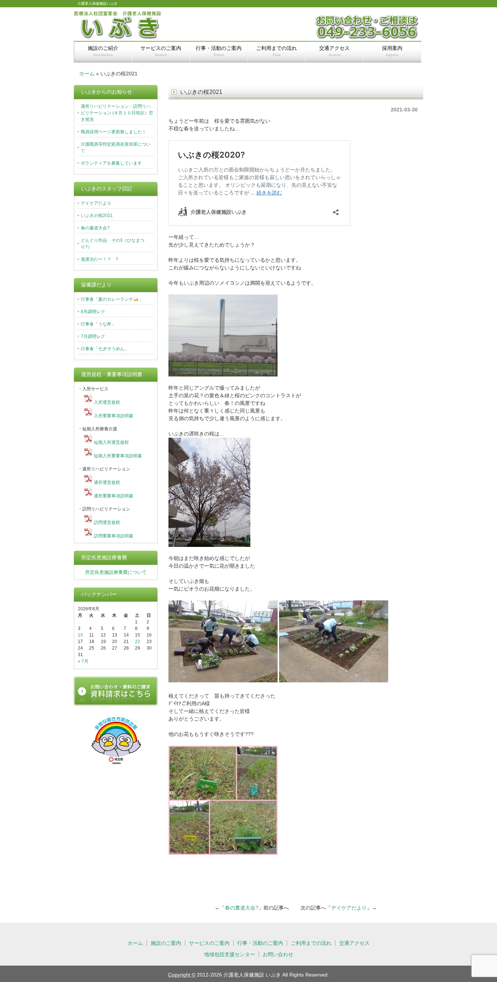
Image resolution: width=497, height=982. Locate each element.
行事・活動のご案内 (219, 51)
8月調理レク (93, 311)
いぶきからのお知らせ (106, 92)
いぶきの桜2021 (97, 215)
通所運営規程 (107, 482)
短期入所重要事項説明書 (118, 455)
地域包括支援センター (229, 954)
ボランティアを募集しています (111, 163)
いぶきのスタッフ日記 (106, 189)
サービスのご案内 (160, 51)
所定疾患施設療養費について (116, 572)
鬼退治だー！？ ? (99, 259)
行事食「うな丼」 (98, 324)
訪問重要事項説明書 (113, 536)
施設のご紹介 (103, 51)
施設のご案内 (166, 943)
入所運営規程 (107, 402)
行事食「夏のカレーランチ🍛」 (112, 299)
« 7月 (83, 661)
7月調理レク (93, 336)
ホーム (87, 73)
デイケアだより (349, 908)
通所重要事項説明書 (113, 495)
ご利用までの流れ (276, 51)
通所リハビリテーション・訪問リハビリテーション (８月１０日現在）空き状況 (117, 113)
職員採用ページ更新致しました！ (113, 131)
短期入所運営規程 (111, 442)
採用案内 (392, 51)
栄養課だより (96, 285)
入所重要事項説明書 (113, 415)
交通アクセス (334, 51)
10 (80, 635)
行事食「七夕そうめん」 (105, 348)
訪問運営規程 (107, 522)
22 (137, 641)
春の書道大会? (241, 908)
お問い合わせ (278, 954)
